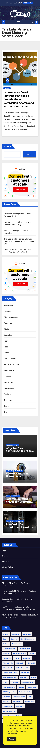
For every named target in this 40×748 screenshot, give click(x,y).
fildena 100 (27, 658)
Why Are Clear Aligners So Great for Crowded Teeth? (19, 451)
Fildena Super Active (9, 677)
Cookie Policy (12, 734)
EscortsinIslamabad (19, 653)
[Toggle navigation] (18, 22)
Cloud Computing (11, 317)
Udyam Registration (9, 711)
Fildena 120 (20, 663)
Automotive (27, 634)
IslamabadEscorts (9, 687)
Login (4, 551)
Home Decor (9, 370)
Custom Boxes (17, 644)
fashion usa (7, 658)
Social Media (9, 394)
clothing (5, 644)
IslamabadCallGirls (28, 682)
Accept (11, 739)
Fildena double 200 (22, 668)
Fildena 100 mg (8, 663)
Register (5, 556)
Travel (6, 412)
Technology (8, 400)
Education (8, 335)
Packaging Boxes (19, 697)
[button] (33, 22)
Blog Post (6, 562)
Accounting (15, 634)
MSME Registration (9, 692)
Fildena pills (25, 672)
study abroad (29, 701)
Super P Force (7, 706)
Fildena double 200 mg (10, 672)
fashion (32, 653)
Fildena (17, 658)
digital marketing (24, 648)
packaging (6, 697)
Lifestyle (7, 376)
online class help (24, 692)
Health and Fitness (11, 365)
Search (7, 146)
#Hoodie (5, 634)
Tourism (7, 406)
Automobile (8, 305)
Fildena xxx (23, 677)
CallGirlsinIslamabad (27, 639)
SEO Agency (17, 701)
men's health (32, 687)
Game (6, 353)
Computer (8, 323)
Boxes (5, 639)
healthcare (14, 682)
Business (7, 88)
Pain (30, 697)
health (5, 682)
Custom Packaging (9, 648)
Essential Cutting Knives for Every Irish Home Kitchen (19, 501)
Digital (6, 329)
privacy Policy (7, 567)
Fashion (7, 341)
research (6, 701)
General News (10, 359)
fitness (33, 677)
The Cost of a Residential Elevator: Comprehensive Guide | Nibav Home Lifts (19, 241)
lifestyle (21, 687)
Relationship (9, 388)
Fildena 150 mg (8, 668)
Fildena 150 (31, 663)
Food (6, 347)
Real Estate (8, 382)
